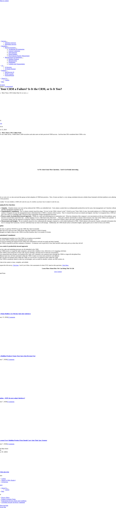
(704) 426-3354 (4, 472)
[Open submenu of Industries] (7, 46)
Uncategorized (8, 86)
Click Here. (65, 265)
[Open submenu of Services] (7, 41)
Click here (16, 265)
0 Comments (11, 317)
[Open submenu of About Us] (7, 488)
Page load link (4, 505)
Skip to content (4, 1)
